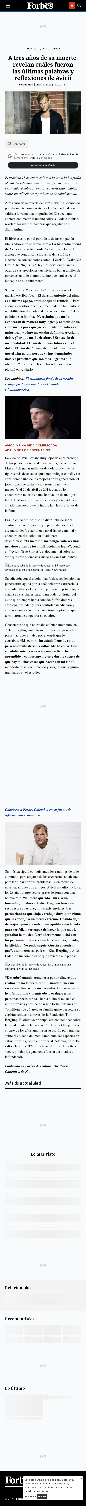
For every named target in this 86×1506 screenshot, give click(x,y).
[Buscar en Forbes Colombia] (79, 6)
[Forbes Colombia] (40, 5)
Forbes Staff (26, 84)
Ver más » (30, 1496)
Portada (32, 48)
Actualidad (51, 48)
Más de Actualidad (23, 1083)
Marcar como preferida (43, 165)
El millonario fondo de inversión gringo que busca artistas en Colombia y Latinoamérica (39, 384)
